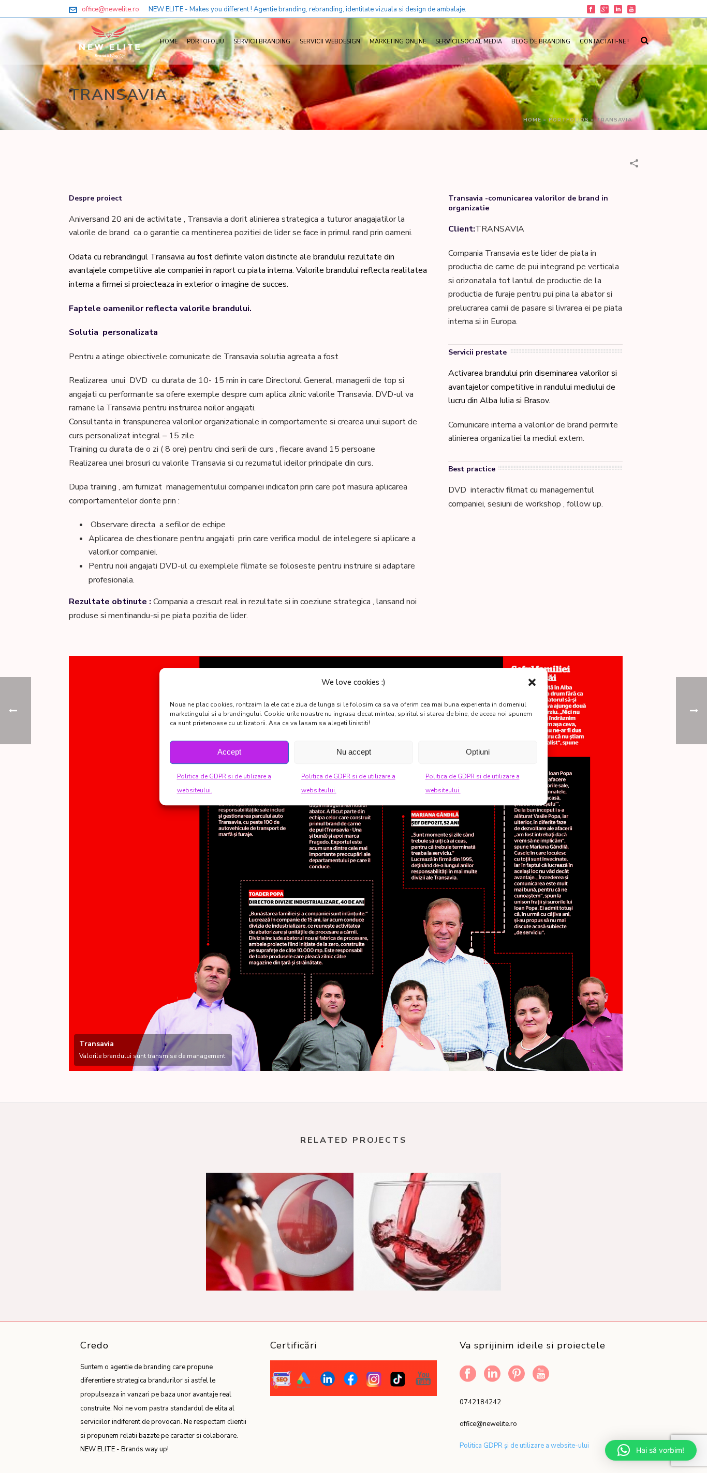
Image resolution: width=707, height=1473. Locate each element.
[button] (532, 682)
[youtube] (541, 1374)
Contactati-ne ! (604, 41)
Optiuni (478, 751)
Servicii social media (468, 41)
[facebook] (468, 1374)
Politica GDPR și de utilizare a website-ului (524, 1445)
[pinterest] (516, 1374)
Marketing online (398, 41)
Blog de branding (540, 41)
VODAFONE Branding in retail (279, 1263)
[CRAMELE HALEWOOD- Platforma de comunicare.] (427, 1213)
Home (169, 41)
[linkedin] (492, 1374)
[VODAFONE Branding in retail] (280, 1213)
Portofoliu (205, 41)
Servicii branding (261, 41)
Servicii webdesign (330, 41)
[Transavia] (346, 863)
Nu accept (353, 751)
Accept (229, 751)
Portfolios (569, 120)
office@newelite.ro (110, 9)
